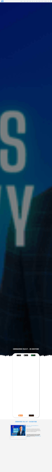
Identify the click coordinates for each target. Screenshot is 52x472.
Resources (39, 1)
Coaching (30, 1)
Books (32, 1)
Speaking (21, 1)
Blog (34, 1)
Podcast (37, 1)
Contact (48, 1)
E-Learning (27, 1)
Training (25, 1)
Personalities (45, 1)
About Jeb (42, 1)
